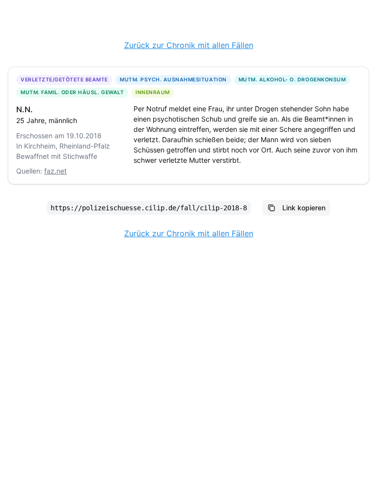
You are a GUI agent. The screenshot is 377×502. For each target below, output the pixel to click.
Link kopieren (303, 207)
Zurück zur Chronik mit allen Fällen (188, 45)
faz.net (55, 171)
